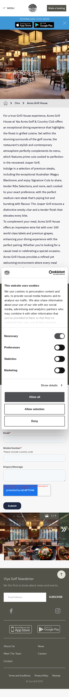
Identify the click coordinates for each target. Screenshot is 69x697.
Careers (42, 653)
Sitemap (56, 676)
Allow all (34, 396)
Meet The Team (12, 653)
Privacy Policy (41, 676)
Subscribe (56, 597)
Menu (10, 8)
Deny (34, 421)
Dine (17, 103)
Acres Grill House (37, 103)
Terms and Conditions (20, 676)
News (41, 646)
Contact (8, 661)
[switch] (59, 347)
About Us (9, 646)
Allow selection (34, 409)
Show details (49, 385)
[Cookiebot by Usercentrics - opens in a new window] (49, 272)
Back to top (61, 574)
